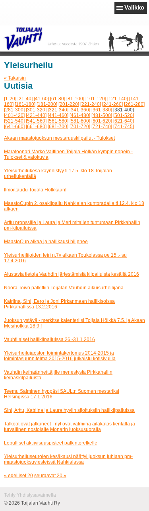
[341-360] (80, 110)
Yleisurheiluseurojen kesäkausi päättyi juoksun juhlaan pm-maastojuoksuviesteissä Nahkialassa (68, 459)
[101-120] (95, 98)
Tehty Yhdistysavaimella (30, 495)
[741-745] (123, 126)
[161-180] (25, 104)
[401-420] (14, 115)
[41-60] (41, 98)
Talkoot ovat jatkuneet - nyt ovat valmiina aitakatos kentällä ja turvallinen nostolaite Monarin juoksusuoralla (69, 426)
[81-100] (75, 98)
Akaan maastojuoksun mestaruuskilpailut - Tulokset (59, 138)
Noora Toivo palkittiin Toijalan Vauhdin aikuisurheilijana (64, 288)
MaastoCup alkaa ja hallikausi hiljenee (46, 241)
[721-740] (101, 126)
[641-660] (14, 126)
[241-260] (112, 104)
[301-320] (36, 110)
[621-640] (123, 121)
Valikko (134, 7)
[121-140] (117, 98)
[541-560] (36, 121)
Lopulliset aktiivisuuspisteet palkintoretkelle (50, 443)
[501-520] (123, 115)
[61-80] (57, 98)
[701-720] (80, 126)
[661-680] (36, 126)
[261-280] (134, 104)
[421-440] (36, 115)
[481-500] (101, 115)
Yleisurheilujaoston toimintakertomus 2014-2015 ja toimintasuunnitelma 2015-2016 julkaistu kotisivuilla (60, 355)
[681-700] (58, 126)
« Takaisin (15, 78)
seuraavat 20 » (50, 475)
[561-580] (58, 121)
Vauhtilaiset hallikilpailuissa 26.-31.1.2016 (49, 339)
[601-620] (101, 121)
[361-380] (101, 110)
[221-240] (90, 104)
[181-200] (47, 104)
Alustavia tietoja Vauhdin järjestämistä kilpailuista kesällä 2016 (71, 274)
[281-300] (14, 110)
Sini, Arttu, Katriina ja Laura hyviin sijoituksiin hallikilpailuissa (69, 410)
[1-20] (10, 98)
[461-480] (80, 115)
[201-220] (68, 104)
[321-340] (58, 110)
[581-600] (80, 121)
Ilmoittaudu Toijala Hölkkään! (35, 190)
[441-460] (58, 115)
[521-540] (14, 121)
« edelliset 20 (18, 475)
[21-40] (25, 98)
